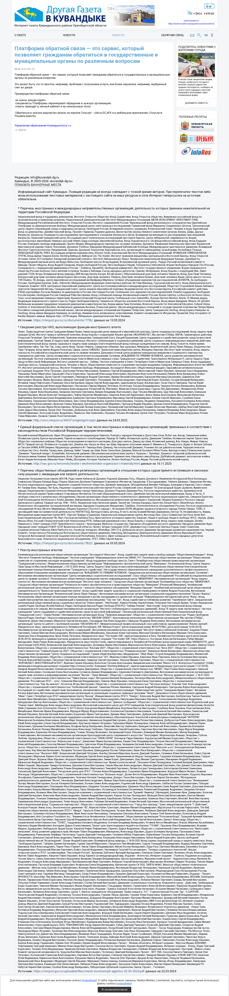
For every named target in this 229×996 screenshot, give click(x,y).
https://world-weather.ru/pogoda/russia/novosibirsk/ (191, 24)
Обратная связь (172, 35)
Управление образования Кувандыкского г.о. (43, 125)
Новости (69, 35)
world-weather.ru (191, 21)
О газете (20, 35)
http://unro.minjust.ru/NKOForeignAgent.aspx (65, 420)
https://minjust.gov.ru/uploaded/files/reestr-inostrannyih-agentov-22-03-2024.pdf (89, 971)
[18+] (60, 17)
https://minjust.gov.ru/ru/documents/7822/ (63, 543)
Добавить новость (196, 103)
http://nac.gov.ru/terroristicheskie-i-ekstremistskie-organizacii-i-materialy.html (87, 463)
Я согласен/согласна (114, 989)
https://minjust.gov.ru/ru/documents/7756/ (63, 320)
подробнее (89, 980)
